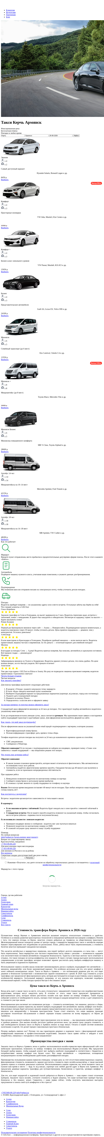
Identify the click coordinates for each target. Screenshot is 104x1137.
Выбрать (4, 180)
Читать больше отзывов (11, 676)
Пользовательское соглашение (14, 1132)
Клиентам (10, 10)
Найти (76, 136)
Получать (29, 858)
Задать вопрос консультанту (26, 837)
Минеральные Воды (15, 1106)
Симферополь (7, 916)
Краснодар (5, 906)
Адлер (3, 897)
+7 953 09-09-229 (8, 844)
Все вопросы (6, 853)
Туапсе (4, 922)
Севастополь (6, 913)
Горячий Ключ (12, 1124)
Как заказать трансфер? (11, 680)
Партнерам (11, 15)
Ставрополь (6, 920)
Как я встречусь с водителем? (14, 794)
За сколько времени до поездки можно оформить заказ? (25, 705)
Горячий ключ (7, 904)
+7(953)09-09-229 (8, 1093)
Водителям (11, 12)
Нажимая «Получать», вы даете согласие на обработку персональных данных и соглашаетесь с (53, 863)
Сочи (3, 918)
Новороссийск (7, 911)
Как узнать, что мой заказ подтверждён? (18, 722)
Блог (8, 17)
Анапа (4, 900)
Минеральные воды (9, 909)
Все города (6, 925)
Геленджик (6, 902)
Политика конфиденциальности (41, 1132)
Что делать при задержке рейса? (15, 755)
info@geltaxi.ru (7, 837)
